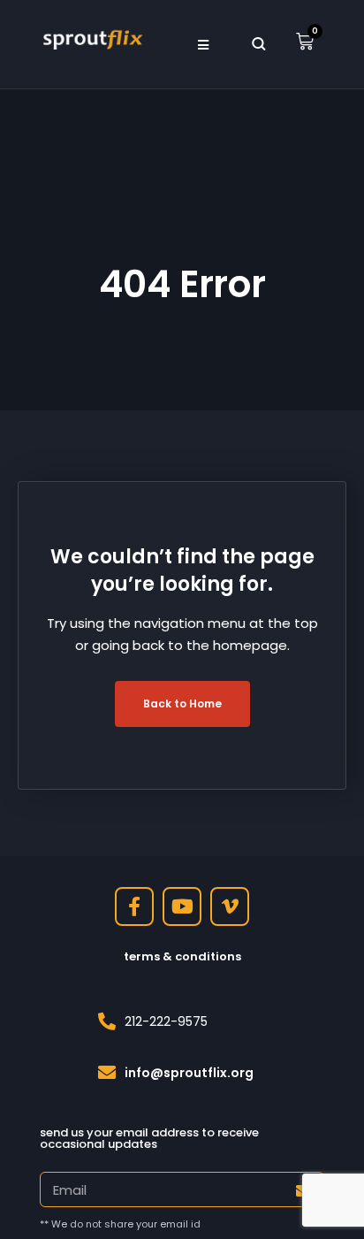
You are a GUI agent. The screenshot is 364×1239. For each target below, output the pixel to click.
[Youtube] (182, 906)
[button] (203, 44)
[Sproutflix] (91, 38)
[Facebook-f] (134, 906)
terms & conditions (182, 956)
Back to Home (182, 703)
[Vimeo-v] (229, 906)
